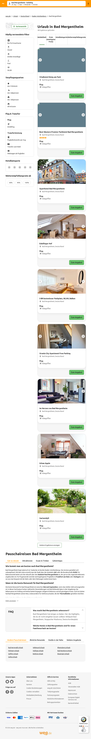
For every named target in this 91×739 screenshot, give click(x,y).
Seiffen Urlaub (13, 654)
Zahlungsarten (52, 684)
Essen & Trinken (42, 561)
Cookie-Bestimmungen (34, 688)
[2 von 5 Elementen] (83, 60)
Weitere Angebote (74, 640)
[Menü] (87, 717)
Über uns (29, 681)
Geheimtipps (57, 561)
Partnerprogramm (53, 695)
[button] (12, 601)
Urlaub (15, 16)
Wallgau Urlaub (38, 651)
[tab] (13, 561)
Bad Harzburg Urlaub (64, 651)
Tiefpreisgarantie (53, 692)
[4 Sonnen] (25, 168)
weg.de (8, 16)
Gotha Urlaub (12, 657)
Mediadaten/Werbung (34, 695)
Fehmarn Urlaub (13, 651)
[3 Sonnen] (20, 168)
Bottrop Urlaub (38, 654)
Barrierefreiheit (73, 703)
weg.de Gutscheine (54, 688)
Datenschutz (72, 694)
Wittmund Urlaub (39, 648)
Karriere (29, 684)
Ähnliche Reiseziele (37, 640)
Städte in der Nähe (55, 640)
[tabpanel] (45, 583)
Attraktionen (27, 561)
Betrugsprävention (53, 702)
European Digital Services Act (74, 699)
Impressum (72, 690)
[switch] (83, 730)
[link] (62, 74)
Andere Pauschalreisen (16, 640)
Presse (28, 699)
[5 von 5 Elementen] (40, 60)
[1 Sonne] (9, 168)
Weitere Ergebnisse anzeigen (49, 545)
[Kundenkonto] (88, 3)
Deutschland (25, 16)
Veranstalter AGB (74, 687)
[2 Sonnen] (14, 168)
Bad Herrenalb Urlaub (15, 648)
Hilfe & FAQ (51, 681)
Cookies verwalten (32, 692)
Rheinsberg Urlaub (63, 648)
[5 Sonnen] (30, 168)
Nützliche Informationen (55, 699)
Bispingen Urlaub (63, 654)
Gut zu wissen (13, 561)
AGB (69, 683)
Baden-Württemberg (39, 16)
